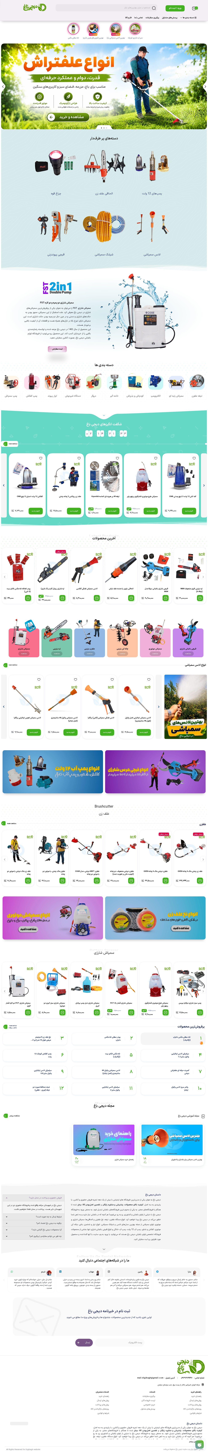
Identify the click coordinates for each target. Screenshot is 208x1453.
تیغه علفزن (52, 396)
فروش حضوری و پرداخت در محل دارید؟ (45, 1197)
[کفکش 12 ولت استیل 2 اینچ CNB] (65, 476)
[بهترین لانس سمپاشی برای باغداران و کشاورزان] (172, 1140)
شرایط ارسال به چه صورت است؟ (49, 1216)
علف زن (104, 813)
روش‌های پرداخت (194, 1404)
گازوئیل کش (73, 396)
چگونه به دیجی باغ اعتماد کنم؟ (49, 1223)
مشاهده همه (13, 444)
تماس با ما (138, 17)
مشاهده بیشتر (14, 1116)
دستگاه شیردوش (176, 396)
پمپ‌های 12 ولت (152, 193)
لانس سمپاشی (152, 254)
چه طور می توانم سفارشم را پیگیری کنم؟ (45, 1236)
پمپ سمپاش (114, 396)
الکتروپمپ (11, 396)
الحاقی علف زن (104, 193)
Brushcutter (104, 806)
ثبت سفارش (57, 349)
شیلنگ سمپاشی (104, 254)
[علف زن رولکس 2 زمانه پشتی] (104, 476)
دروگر (197, 396)
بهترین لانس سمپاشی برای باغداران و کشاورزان (186, 1159)
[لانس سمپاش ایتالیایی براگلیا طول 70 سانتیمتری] (63, 698)
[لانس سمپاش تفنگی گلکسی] (26, 698)
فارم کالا (128, 17)
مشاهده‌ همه (11, 823)
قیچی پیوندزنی (56, 254)
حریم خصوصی (149, 1404)
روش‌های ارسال (195, 1400)
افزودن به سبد (189, 511)
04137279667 (186, 1378)
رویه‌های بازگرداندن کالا (192, 1409)
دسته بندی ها (188, 17)
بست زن (94, 396)
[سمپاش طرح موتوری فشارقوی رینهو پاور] (180, 476)
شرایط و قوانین (195, 1413)
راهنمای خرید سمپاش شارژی (124, 1159)
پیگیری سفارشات (152, 17)
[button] (204, 87)
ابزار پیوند (155, 396)
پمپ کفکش (135, 396)
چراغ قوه (56, 193)
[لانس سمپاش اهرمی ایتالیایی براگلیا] (99, 698)
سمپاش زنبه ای (31, 396)
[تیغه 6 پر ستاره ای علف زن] (27, 476)
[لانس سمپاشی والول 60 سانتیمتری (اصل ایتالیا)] (136, 698)
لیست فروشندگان (148, 1400)
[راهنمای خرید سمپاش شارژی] (103, 1140)
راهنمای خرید (196, 1396)
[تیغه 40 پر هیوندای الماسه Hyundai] (142, 476)
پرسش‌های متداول (169, 17)
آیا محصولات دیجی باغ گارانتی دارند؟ (47, 1229)
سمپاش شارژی (104, 952)
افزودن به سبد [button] (200, 598)
